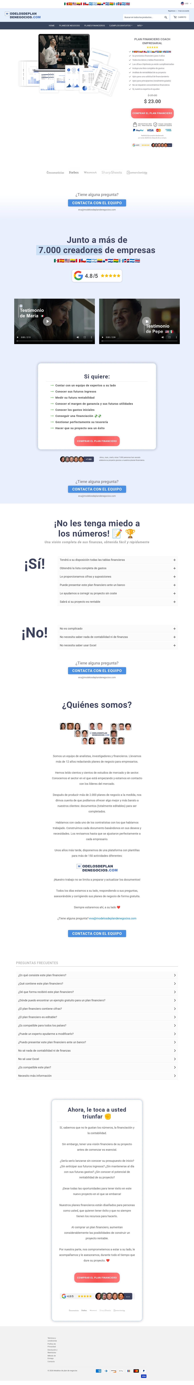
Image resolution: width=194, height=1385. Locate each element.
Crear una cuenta (183, 11)
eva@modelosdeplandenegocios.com (112, 918)
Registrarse (171, 11)
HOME (52, 25)
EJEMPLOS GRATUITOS (120, 25)
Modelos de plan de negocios (65, 1371)
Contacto (51, 1362)
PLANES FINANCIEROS (94, 25)
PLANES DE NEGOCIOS (69, 25)
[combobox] (146, 17)
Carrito (182, 17)
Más (139, 25)
